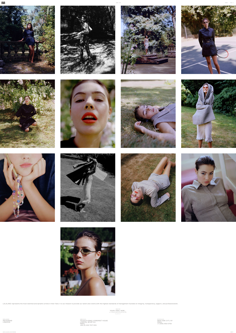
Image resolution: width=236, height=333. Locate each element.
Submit (118, 314)
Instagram (7, 321)
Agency (117, 2)
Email (231, 2)
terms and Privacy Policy (122, 312)
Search (226, 2)
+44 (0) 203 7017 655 (88, 325)
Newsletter (118, 309)
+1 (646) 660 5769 (164, 324)
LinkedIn (6, 322)
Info (120, 2)
